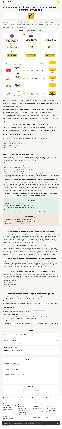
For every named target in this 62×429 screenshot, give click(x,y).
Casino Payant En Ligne (51, 408)
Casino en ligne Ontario (23, 412)
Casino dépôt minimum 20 (37, 399)
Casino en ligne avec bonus (8, 399)
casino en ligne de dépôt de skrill (42, 187)
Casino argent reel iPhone (37, 415)
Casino (4, 4)
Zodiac (19, 399)
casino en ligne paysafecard (28, 251)
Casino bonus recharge (8, 412)
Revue (31, 57)
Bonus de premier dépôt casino (9, 405)
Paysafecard (48, 399)
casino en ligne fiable (12, 137)
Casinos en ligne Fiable (22, 414)
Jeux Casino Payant (36, 417)
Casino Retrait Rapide (50, 413)
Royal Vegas (20, 402)
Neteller (47, 402)
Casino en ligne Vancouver (23, 408)
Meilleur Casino (21, 406)
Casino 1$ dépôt (35, 406)
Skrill (47, 404)
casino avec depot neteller (48, 118)
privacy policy (40, 423)
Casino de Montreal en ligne (23, 410)
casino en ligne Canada (39, 310)
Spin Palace (20, 404)
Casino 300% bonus (7, 407)
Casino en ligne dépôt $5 (37, 404)
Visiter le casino (31, 55)
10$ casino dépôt (35, 402)
